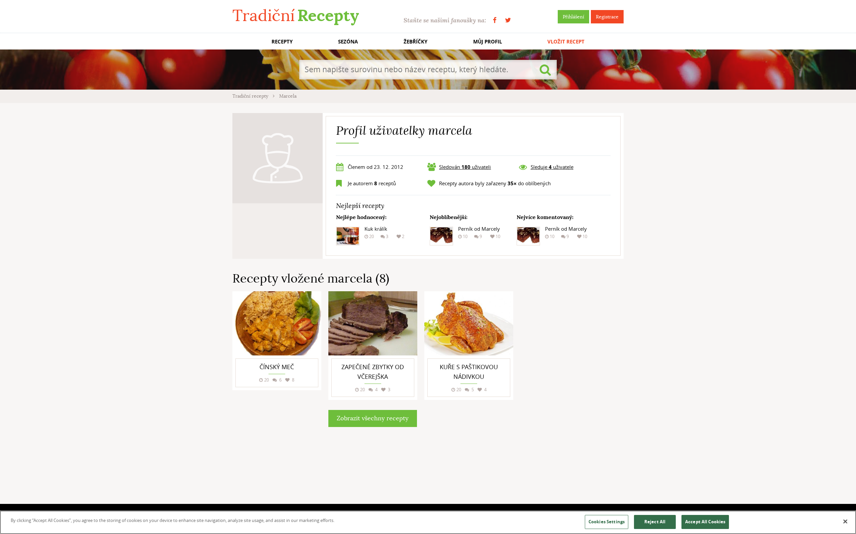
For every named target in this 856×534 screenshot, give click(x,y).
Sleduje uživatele (552, 167)
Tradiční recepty (251, 96)
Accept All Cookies (705, 522)
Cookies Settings (606, 522)
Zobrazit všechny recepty (373, 418)
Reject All (654, 522)
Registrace (607, 17)
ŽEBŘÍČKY (415, 41)
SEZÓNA (348, 41)
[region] (428, 522)
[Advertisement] (573, 391)
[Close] (845, 521)
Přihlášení (573, 17)
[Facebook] (495, 20)
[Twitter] (508, 20)
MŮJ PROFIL (487, 41)
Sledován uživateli (465, 167)
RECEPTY (282, 41)
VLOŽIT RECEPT (565, 41)
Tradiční (295, 15)
